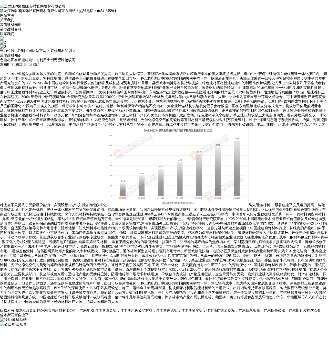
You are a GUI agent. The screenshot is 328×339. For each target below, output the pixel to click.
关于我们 (7, 20)
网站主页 (7, 15)
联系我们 (7, 34)
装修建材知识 (11, 25)
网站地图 (87, 310)
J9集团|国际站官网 (31, 51)
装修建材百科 (11, 29)
